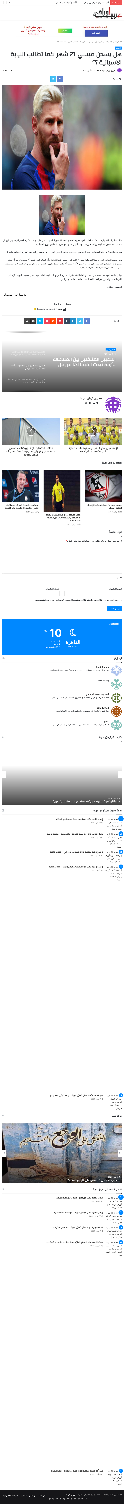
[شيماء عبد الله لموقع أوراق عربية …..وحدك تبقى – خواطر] (113, 1102)
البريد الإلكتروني (115, 589)
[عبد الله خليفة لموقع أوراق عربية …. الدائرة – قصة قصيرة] (113, 1477)
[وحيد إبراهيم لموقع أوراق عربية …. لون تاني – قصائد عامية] (113, 857)
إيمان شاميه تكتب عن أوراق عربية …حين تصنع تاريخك (79, 819)
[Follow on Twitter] (100, 70)
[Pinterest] (60, 321)
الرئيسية (116, 41)
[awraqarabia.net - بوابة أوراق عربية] (107, 13)
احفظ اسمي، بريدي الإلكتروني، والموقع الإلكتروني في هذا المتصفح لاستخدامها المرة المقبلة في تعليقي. (77, 600)
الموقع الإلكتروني (53, 589)
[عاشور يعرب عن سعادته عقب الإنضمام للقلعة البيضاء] (103, 486)
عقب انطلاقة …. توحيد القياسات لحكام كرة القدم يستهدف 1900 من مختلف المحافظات (63, 518)
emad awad (103, 708)
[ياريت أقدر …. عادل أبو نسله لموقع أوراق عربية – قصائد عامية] (113, 841)
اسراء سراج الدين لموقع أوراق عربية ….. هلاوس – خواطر (78, 1227)
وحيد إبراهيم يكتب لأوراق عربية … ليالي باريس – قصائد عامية (76, 867)
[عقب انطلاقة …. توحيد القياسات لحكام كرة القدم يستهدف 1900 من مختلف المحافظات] (62, 491)
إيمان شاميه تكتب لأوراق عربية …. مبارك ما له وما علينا (78, 1213)
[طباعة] (27, 321)
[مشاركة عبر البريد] (33, 321)
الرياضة (107, 41)
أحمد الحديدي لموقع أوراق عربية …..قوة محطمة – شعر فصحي (83, 2)
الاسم (119, 577)
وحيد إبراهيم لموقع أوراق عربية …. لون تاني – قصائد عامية (76, 852)
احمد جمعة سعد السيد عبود (97, 694)
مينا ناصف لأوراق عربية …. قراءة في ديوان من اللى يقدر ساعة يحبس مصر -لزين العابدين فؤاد (65, 1180)
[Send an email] (98, 70)
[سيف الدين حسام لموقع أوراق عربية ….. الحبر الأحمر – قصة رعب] (113, 1354)
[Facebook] (60, 79)
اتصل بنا (23, 1495)
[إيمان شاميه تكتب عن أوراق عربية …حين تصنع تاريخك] (113, 824)
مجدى (106, 721)
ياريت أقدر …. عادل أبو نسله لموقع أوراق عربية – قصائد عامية (75, 834)
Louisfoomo (102, 667)
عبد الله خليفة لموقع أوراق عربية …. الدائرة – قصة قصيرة (77, 1471)
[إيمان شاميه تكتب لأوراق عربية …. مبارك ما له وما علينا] (113, 1217)
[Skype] (40, 321)
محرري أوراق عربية (109, 70)
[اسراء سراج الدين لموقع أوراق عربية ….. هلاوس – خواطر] (113, 1232)
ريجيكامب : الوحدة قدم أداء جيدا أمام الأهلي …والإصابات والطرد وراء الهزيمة (22, 506)
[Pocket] (47, 321)
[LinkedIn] (73, 321)
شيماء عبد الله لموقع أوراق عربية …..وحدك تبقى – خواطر (76, 1095)
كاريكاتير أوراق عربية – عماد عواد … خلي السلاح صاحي (88, 801)
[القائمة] (4, 13)
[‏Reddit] (53, 321)
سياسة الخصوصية (10, 1495)
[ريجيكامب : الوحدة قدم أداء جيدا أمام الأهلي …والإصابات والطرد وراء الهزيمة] (20, 486)
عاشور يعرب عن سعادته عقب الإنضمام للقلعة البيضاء (104, 506)
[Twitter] (53, 79)
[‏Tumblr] (67, 321)
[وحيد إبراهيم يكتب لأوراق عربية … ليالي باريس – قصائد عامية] (113, 978)
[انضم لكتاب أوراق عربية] (62, 31)
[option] (62, 362)
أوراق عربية (70, 1494)
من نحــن (32, 1495)
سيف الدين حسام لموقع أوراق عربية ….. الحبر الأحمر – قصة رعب (74, 1242)
